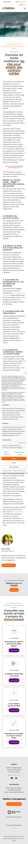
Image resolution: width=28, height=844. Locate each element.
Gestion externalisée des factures (14, 792)
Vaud (23, 838)
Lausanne (19, 838)
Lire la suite (14, 650)
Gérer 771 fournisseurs (6, 453)
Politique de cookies (7, 470)
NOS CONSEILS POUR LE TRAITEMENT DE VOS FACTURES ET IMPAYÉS (14, 46)
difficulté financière (16, 512)
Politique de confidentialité (19, 470)
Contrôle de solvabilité (14, 790)
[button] (25, 373)
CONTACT (14, 764)
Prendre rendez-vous (9, 565)
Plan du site (14, 828)
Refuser (14, 462)
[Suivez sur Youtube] (12, 778)
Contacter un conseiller (14, 804)
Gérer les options (14, 467)
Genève (14, 840)
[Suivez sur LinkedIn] (16, 778)
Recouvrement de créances (14, 788)
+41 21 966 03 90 (15, 775)
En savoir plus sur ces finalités (19, 453)
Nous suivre (14, 590)
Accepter (14, 458)
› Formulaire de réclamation (14, 817)
